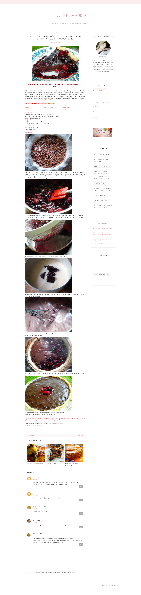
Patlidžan (107, 178)
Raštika (101, 190)
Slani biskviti (103, 195)
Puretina (96, 190)
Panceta (95, 178)
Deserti (107, 156)
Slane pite (96, 195)
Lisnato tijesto (106, 171)
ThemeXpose (113, 585)
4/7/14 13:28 (36, 536)
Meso (95, 176)
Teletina (95, 202)
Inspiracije (80, 1)
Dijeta (95, 159)
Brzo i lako (55, 33)
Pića (104, 181)
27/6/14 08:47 (36, 508)
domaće (49, 114)
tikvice (99, 207)
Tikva (100, 202)
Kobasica (106, 168)
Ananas (105, 151)
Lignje (100, 171)
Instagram (95, 106)
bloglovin (95, 117)
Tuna (99, 205)
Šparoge (95, 210)
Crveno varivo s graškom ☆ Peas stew (102, 243)
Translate (104, 90)
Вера (34, 493)
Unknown (36, 477)
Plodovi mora (97, 183)
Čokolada (38, 431)
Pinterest (95, 111)
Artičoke (96, 154)
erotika (108, 276)
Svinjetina (107, 200)
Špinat (100, 210)
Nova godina (96, 276)
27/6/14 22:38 (36, 522)
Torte (95, 205)
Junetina (100, 168)
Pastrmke (101, 178)
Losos (95, 173)
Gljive (107, 159)
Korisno (88, 1)
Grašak (99, 161)
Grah (95, 161)
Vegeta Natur (109, 205)
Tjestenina (106, 202)
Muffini (107, 176)
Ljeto (108, 274)
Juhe (95, 168)
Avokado (102, 154)
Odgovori (81, 486)
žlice (27, 118)
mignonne (36, 520)
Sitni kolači (99, 193)
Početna (43, 1)
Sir (94, 193)
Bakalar (95, 156)
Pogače (103, 183)
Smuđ (102, 200)
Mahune (100, 173)
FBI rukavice (101, 159)
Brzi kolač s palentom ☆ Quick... (35, 463)
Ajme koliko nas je (98, 151)
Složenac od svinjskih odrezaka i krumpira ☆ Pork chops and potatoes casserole (102, 234)
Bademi (107, 154)
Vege (104, 205)
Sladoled (106, 193)
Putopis (103, 276)
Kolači (43, 431)
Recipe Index (62, 1)
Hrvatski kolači (97, 166)
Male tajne (106, 173)
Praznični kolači (97, 188)
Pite (46, 431)
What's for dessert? (40, 506)
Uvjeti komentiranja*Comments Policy (34, 425)
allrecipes (95, 109)
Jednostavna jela (106, 166)
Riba (106, 190)
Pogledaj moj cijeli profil (103, 71)
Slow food (96, 200)
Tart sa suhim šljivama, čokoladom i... (52, 464)
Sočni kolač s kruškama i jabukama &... (71, 464)
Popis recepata (52, 1)
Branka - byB (37, 533)
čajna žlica (29, 120)
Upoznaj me (71, 1)
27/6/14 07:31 (36, 479)
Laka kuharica (70, 15)
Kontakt (95, 1)
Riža (109, 190)
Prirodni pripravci (107, 188)
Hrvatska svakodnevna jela (100, 164)
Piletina (95, 181)
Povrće (104, 185)
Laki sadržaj (102, 274)
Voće (49, 431)
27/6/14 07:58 (36, 495)
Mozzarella (100, 176)
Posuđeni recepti (97, 185)
